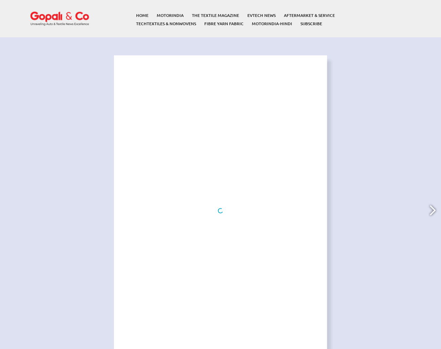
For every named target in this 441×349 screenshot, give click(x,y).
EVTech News (261, 15)
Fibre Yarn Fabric (224, 24)
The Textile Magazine (215, 15)
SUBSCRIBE (311, 24)
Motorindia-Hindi (272, 24)
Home (142, 15)
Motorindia (170, 15)
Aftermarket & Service (309, 15)
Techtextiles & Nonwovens (166, 24)
